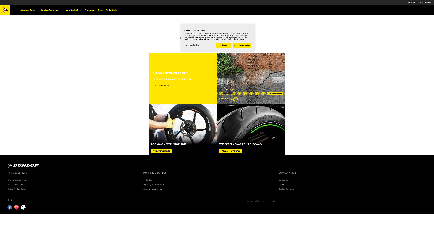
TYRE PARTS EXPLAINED (231, 151)
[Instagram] (16, 207)
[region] (218, 38)
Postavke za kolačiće (191, 45)
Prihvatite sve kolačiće (242, 45)
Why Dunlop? (72, 10)
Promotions (90, 10)
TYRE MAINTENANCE (161, 151)
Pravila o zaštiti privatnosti (235, 39)
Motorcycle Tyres (27, 10)
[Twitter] (23, 207)
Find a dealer (111, 10)
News (100, 10)
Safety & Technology (50, 10)
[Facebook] (9, 207)
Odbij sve (223, 45)
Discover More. (162, 85)
